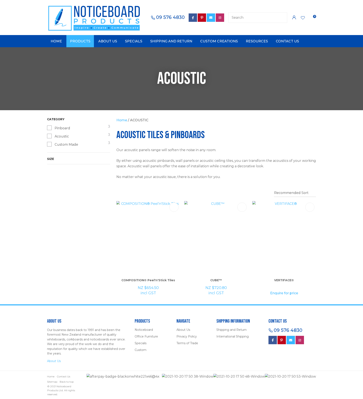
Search (282, 17)
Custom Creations (219, 41)
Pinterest (202, 17)
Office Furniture (146, 336)
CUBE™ (216, 280)
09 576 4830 (170, 17)
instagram (300, 340)
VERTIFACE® (284, 280)
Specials (133, 41)
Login (294, 17)
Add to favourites (174, 207)
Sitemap (52, 381)
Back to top (67, 381)
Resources (257, 41)
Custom (140, 350)
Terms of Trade (187, 343)
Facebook (272, 340)
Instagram (220, 17)
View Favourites (303, 18)
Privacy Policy (186, 336)
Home (56, 41)
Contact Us (287, 41)
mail (211, 17)
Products (80, 41)
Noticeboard (144, 330)
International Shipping (232, 336)
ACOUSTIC (139, 120)
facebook (193, 17)
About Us (107, 41)
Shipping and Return (171, 41)
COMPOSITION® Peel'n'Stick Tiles (148, 280)
